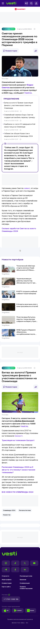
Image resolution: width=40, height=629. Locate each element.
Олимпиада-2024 (8, 29)
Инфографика (6, 579)
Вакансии (23, 579)
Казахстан (6, 515)
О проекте (5, 576)
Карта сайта (6, 587)
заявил (27, 188)
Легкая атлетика (25, 510)
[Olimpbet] (20, 9)
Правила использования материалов (20, 619)
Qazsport (19, 436)
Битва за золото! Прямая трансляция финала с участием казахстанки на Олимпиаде (18, 105)
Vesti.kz (28, 93)
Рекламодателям (26, 576)
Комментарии (11, 51)
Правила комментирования (26, 587)
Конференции (25, 583)
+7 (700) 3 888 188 (11, 599)
